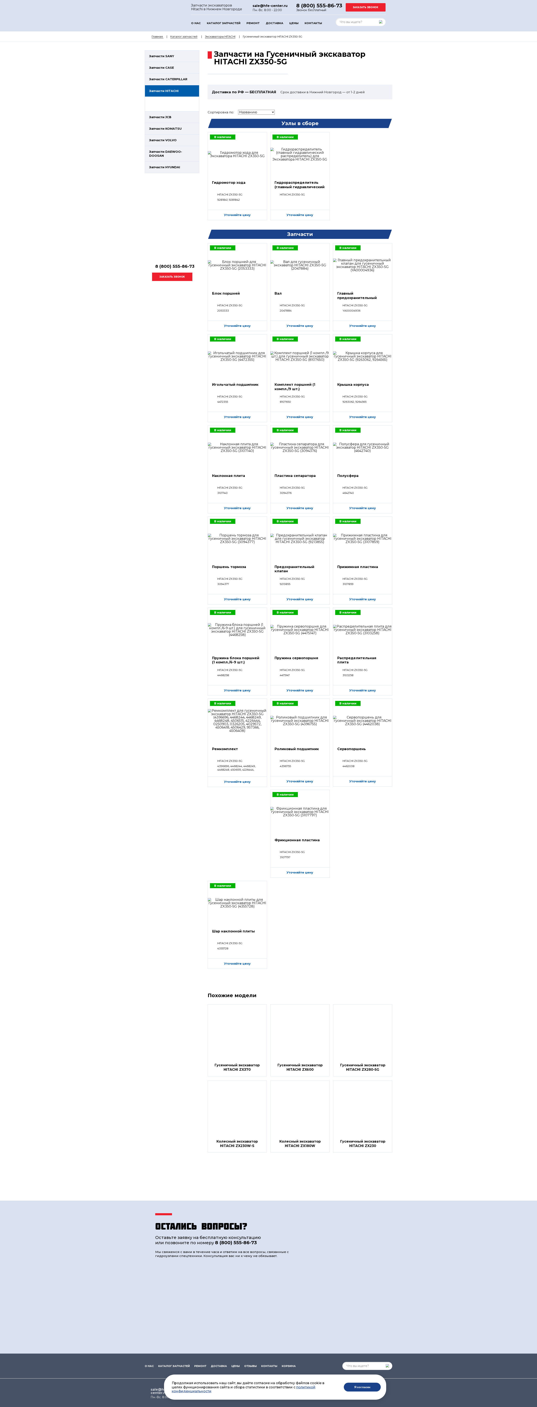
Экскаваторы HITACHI (220, 36)
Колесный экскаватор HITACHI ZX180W (300, 1143)
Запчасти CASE (161, 68)
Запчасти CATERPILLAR (168, 79)
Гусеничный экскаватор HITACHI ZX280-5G (362, 1067)
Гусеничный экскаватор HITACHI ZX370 (237, 1067)
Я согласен (362, 1387)
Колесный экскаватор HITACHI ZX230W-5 (237, 1143)
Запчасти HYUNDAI (164, 167)
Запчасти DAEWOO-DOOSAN (165, 153)
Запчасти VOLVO (163, 140)
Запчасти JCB (160, 117)
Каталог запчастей (223, 23)
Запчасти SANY (161, 56)
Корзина (289, 1366)
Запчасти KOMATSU (165, 129)
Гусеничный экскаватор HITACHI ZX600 (300, 1067)
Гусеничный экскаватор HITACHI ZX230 (362, 1143)
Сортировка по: (221, 112)
